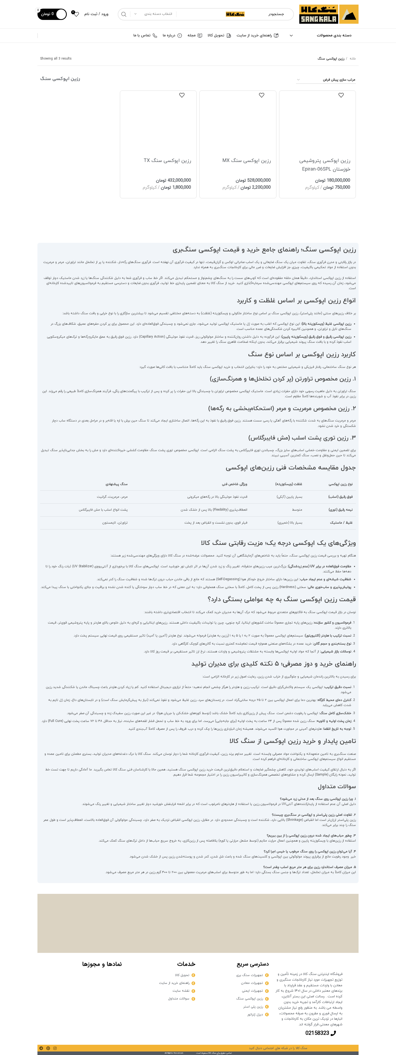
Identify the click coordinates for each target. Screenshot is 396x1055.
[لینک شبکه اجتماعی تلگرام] (41, 1048)
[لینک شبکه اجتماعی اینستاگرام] (55, 1048)
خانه (352, 59)
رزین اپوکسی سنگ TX (167, 160)
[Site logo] (329, 14)
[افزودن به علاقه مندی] (341, 95)
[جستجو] (124, 14)
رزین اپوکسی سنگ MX (247, 160)
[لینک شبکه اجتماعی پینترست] (48, 1048)
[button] (317, 93)
